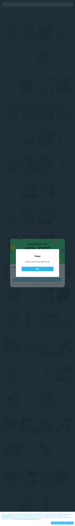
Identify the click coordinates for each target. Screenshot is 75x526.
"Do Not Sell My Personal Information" (27, 519)
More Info (69, 523)
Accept (54, 523)
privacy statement (7, 516)
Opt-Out (61, 523)
